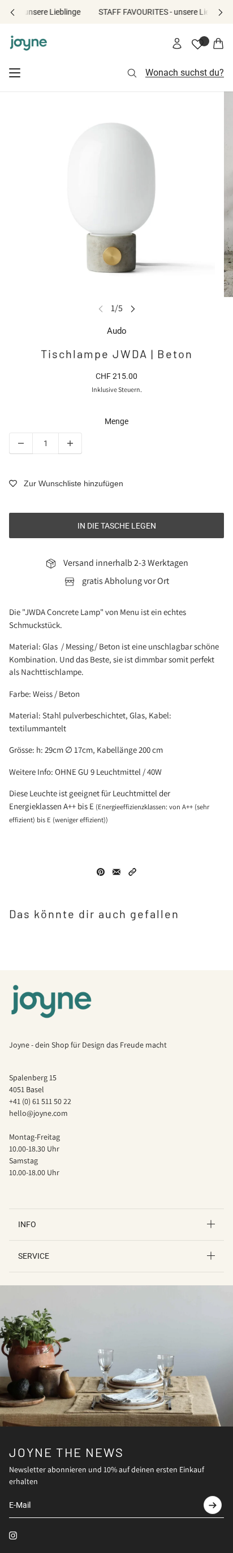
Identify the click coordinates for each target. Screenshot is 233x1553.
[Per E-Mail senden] (116, 872)
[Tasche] (218, 43)
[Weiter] (220, 12)
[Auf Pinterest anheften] (100, 872)
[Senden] (213, 1505)
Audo (117, 331)
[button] (132, 872)
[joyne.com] (28, 43)
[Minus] (21, 443)
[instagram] (13, 1535)
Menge (116, 421)
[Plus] (70, 443)
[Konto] (177, 43)
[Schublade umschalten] (14, 72)
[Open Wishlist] (198, 44)
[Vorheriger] (12, 12)
